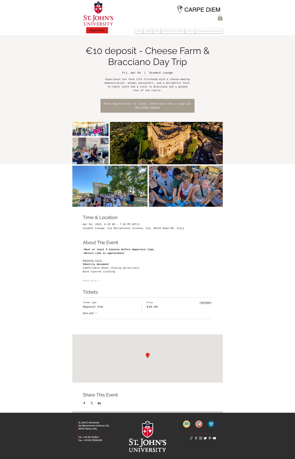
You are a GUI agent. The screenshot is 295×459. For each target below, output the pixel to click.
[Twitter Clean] (205, 438)
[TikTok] (191, 438)
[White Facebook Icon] (196, 438)
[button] (220, 17)
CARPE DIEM (202, 9)
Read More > (91, 280)
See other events (147, 107)
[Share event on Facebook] (84, 403)
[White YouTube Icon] (214, 438)
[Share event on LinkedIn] (99, 403)
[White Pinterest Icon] (210, 438)
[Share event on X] (91, 403)
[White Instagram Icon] (201, 438)
